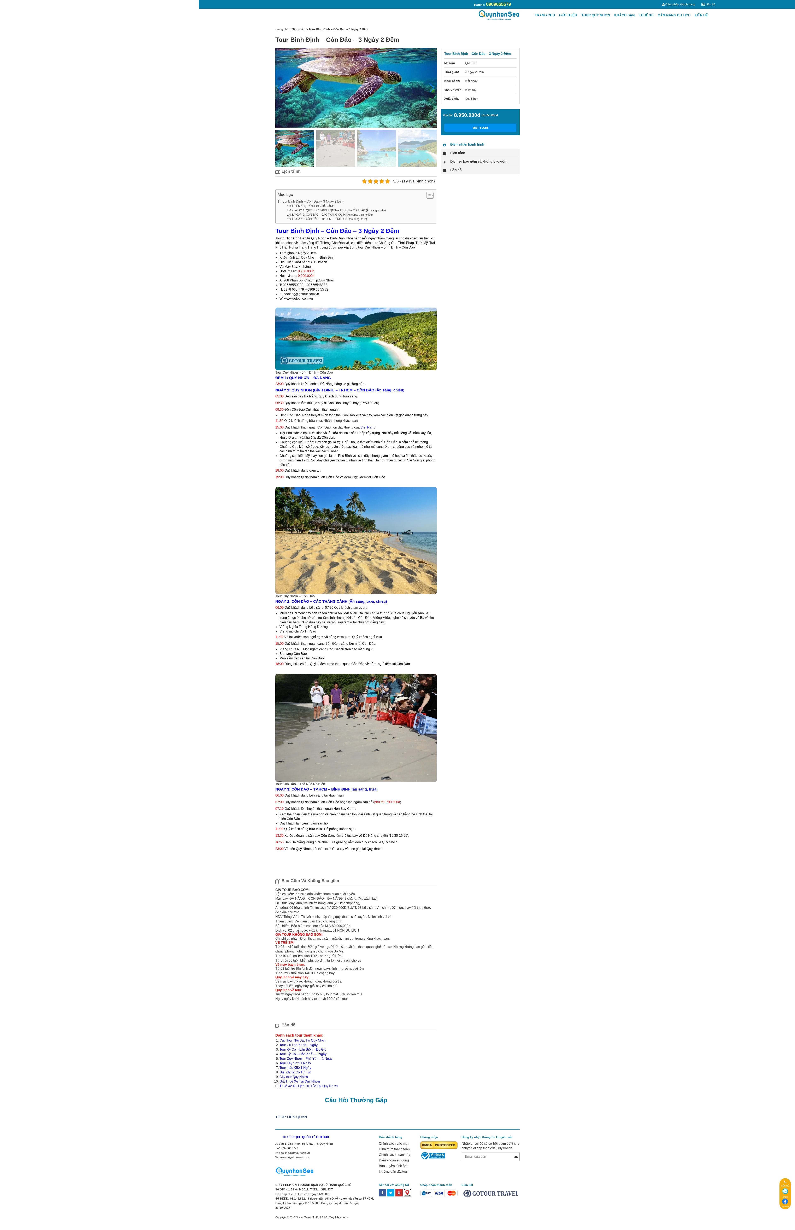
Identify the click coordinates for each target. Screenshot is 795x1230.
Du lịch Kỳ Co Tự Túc (295, 1072)
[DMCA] (439, 1145)
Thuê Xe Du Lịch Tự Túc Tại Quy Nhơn (308, 1086)
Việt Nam (367, 427)
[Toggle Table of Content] (427, 195)
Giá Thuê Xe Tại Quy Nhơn (299, 1081)
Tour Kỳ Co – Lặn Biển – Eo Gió (302, 1049)
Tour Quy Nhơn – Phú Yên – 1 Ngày (305, 1058)
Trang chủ (545, 15)
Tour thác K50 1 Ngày (295, 1067)
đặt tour (480, 127)
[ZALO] (785, 1191)
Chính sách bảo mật (393, 1143)
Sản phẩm (298, 29)
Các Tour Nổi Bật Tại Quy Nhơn (302, 1040)
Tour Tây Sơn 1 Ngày (295, 1063)
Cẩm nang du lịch (674, 15)
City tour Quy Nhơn (293, 1077)
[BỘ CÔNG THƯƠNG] (432, 1155)
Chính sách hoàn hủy (394, 1154)
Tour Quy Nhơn (595, 15)
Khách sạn (624, 15)
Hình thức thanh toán (394, 1149)
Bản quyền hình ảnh (393, 1166)
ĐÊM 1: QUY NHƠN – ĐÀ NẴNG (314, 206)
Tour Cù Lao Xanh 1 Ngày (298, 1045)
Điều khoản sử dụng (394, 1160)
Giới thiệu (568, 15)
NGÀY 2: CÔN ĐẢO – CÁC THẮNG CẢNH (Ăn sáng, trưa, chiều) (333, 214)
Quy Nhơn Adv (338, 1217)
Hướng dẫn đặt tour (393, 1171)
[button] (432, 87)
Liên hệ (701, 15)
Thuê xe (646, 15)
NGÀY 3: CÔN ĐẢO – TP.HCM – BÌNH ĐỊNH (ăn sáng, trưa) (330, 219)
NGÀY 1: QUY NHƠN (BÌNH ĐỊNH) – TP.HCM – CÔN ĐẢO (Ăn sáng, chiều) (340, 210)
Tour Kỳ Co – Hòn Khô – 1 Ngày (302, 1054)
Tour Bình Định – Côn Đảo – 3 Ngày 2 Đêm (312, 201)
